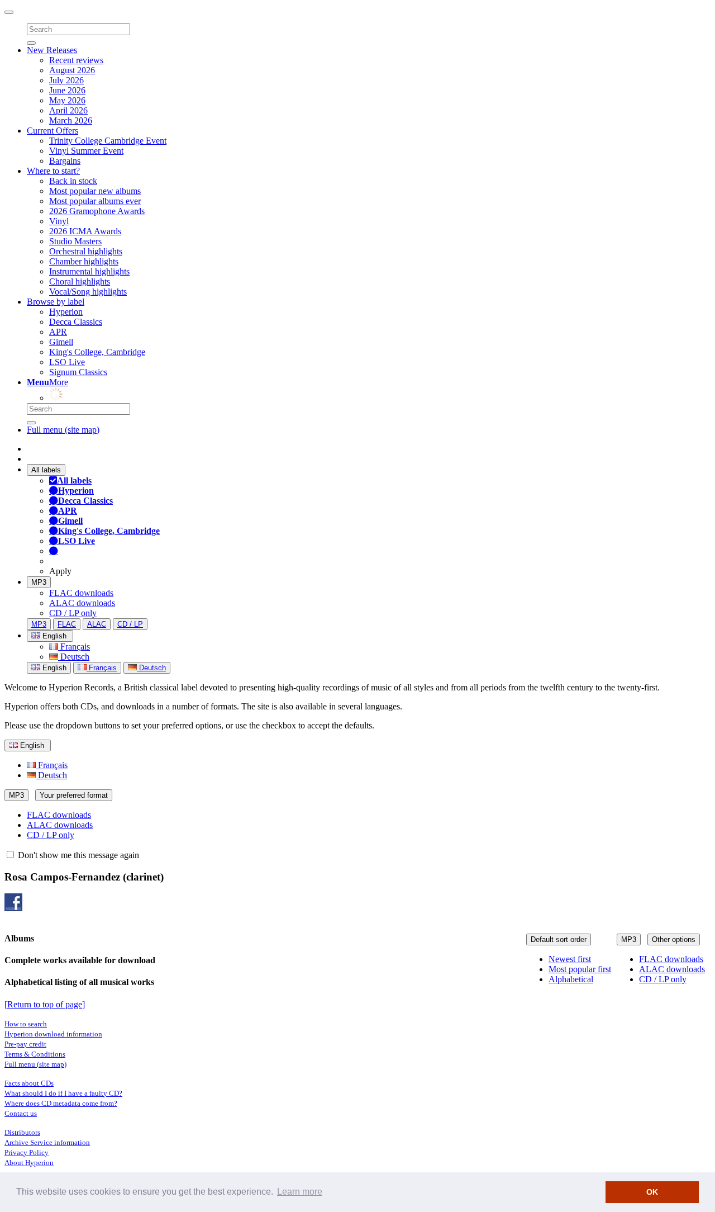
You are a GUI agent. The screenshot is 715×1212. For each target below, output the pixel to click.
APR (58, 332)
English (53, 668)
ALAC (96, 624)
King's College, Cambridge (97, 352)
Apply (60, 571)
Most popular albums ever (95, 201)
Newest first (570, 959)
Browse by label (55, 301)
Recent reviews (76, 60)
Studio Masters (75, 241)
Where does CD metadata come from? (60, 1103)
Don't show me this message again (77, 855)
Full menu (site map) (63, 429)
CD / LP (130, 624)
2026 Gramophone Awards (97, 211)
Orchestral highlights (85, 251)
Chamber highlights (83, 261)
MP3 (38, 582)
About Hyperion (29, 1162)
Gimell (61, 342)
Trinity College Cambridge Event (107, 140)
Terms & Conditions (34, 1054)
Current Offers (52, 130)
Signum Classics (78, 372)
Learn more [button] (299, 1191)
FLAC (67, 624)
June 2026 (67, 90)
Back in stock (73, 181)
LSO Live (67, 362)
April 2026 (68, 110)
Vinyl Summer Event (86, 150)
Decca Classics (75, 321)
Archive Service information (47, 1142)
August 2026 (72, 70)
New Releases (52, 50)
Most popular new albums (95, 191)
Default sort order (559, 939)
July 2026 (66, 80)
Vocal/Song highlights (88, 291)
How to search (25, 1024)
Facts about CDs (29, 1083)
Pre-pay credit (25, 1044)
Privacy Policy (26, 1152)
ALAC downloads (82, 603)
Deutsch (73, 656)
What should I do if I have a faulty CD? (63, 1093)
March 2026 (70, 120)
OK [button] (652, 1191)
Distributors (22, 1132)
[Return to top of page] (44, 1004)
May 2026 (67, 100)
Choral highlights (79, 281)
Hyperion (66, 311)
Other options (673, 939)
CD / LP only (73, 613)
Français (74, 646)
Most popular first (580, 969)
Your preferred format (74, 795)
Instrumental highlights (89, 271)
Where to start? (53, 171)
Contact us (20, 1113)
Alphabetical (571, 979)
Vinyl (59, 221)
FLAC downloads (81, 593)
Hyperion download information (53, 1034)
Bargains (64, 160)
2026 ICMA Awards (85, 231)
